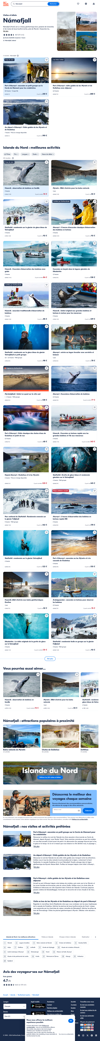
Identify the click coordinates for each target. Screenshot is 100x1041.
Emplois (73, 1008)
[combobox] (29, 4)
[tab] (20, 937)
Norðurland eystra (24, 995)
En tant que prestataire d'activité (87, 1006)
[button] (26, 77)
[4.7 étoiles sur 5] (9, 35)
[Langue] (86, 3)
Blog (72, 1011)
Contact (49, 1005)
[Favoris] (78, 4)
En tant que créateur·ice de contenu (88, 1011)
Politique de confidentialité (80, 819)
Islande (12, 995)
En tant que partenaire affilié (87, 1017)
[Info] (18, 55)
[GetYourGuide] (6, 4)
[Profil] (94, 4)
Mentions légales (52, 1008)
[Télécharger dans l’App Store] (38, 1014)
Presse (73, 1014)
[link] (26, 77)
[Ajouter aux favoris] (46, 59)
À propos (73, 1005)
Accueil (5, 995)
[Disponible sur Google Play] (38, 1006)
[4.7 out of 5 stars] (9, 985)
